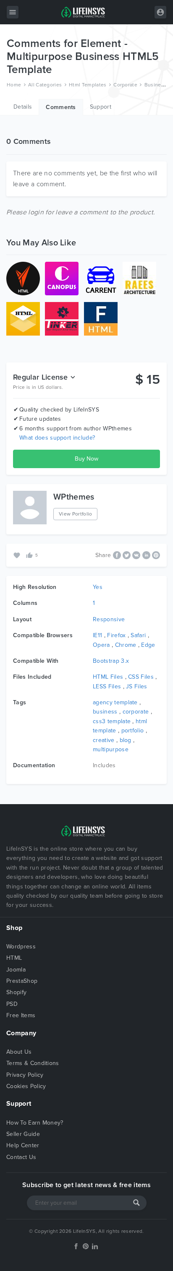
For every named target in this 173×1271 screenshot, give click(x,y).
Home (14, 85)
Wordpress (21, 946)
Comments (61, 107)
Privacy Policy (24, 1074)
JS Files (136, 686)
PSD (12, 1004)
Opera (101, 645)
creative (104, 740)
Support (100, 106)
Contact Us (21, 1157)
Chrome (125, 645)
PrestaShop (21, 981)
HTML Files (108, 676)
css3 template (112, 721)
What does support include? (57, 437)
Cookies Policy (26, 1086)
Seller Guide (23, 1134)
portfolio (132, 730)
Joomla (16, 969)
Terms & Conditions (32, 1063)
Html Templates (87, 85)
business (105, 711)
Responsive (109, 619)
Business (155, 85)
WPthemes (73, 497)
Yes (97, 587)
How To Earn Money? (34, 1122)
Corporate (125, 85)
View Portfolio (75, 514)
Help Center (22, 1145)
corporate (136, 711)
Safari (138, 635)
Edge (148, 645)
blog (125, 740)
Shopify (16, 992)
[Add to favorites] (17, 554)
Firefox (116, 635)
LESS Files (107, 686)
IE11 (97, 635)
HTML (14, 957)
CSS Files (141, 676)
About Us (19, 1051)
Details (22, 106)
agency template (115, 702)
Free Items (20, 1015)
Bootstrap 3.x (111, 660)
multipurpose (110, 749)
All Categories (45, 85)
